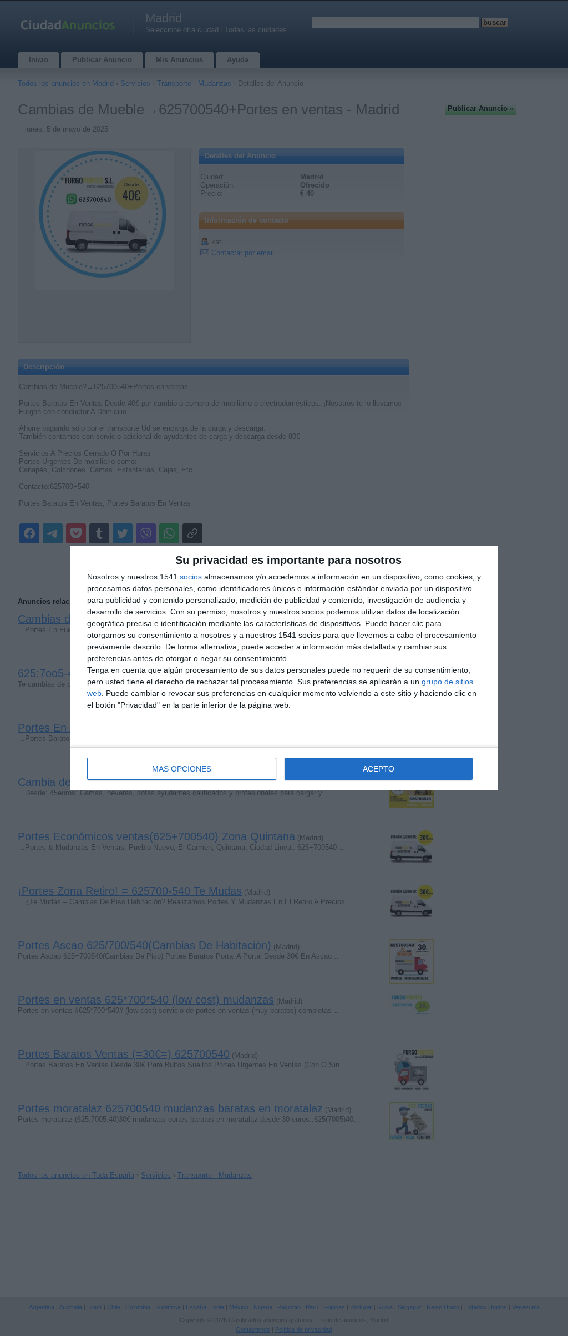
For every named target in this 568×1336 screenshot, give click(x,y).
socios (191, 577)
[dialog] (284, 668)
